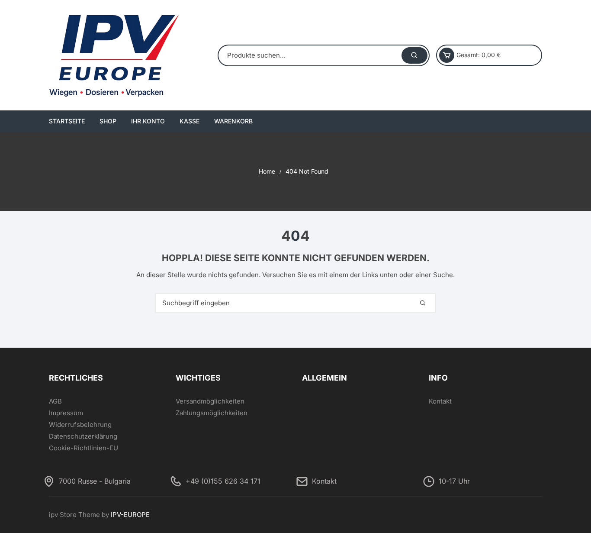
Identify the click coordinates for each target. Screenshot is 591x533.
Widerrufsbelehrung (80, 424)
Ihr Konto (148, 121)
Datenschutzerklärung (83, 436)
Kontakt (440, 401)
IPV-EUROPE (130, 514)
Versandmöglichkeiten (210, 401)
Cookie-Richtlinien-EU (83, 448)
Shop (108, 121)
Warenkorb (233, 121)
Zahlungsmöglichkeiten (211, 413)
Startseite (67, 121)
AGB (55, 401)
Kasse (189, 121)
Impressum (66, 413)
